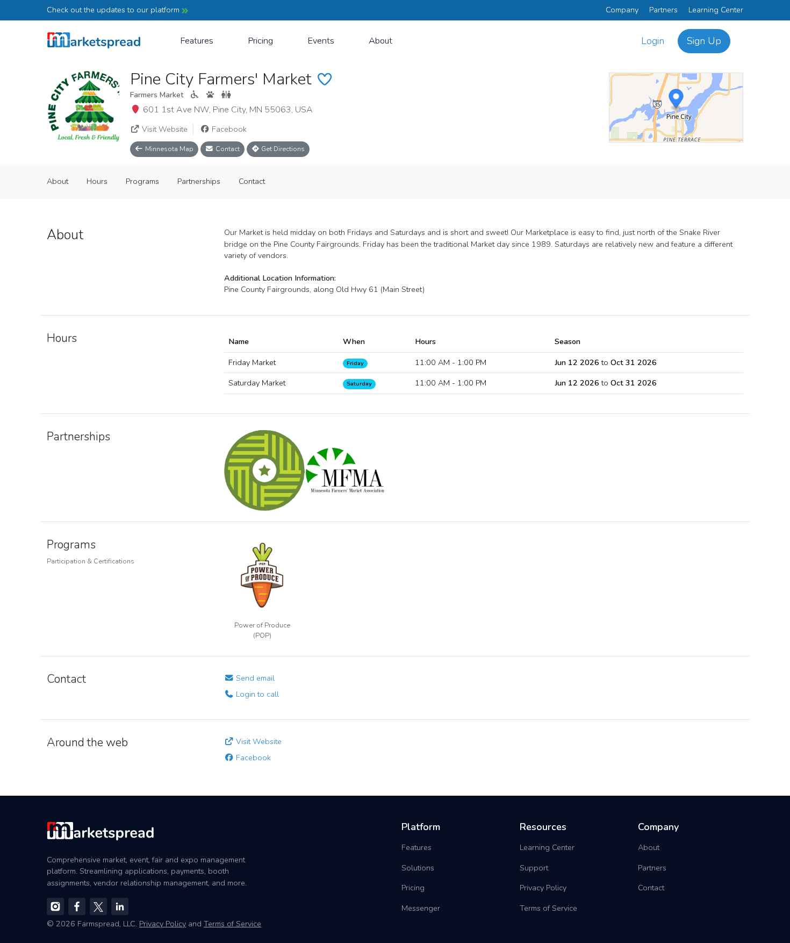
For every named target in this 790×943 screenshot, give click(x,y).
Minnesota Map (168, 148)
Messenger (420, 908)
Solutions (417, 867)
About (380, 40)
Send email (254, 678)
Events (320, 40)
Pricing (260, 40)
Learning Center (715, 9)
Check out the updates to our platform (114, 9)
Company (622, 9)
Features (196, 40)
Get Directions (282, 148)
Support (534, 867)
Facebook (228, 129)
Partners (663, 9)
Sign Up (704, 40)
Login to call (256, 694)
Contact (227, 148)
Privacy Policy (543, 887)
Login (652, 40)
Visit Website (164, 129)
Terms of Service (548, 908)
